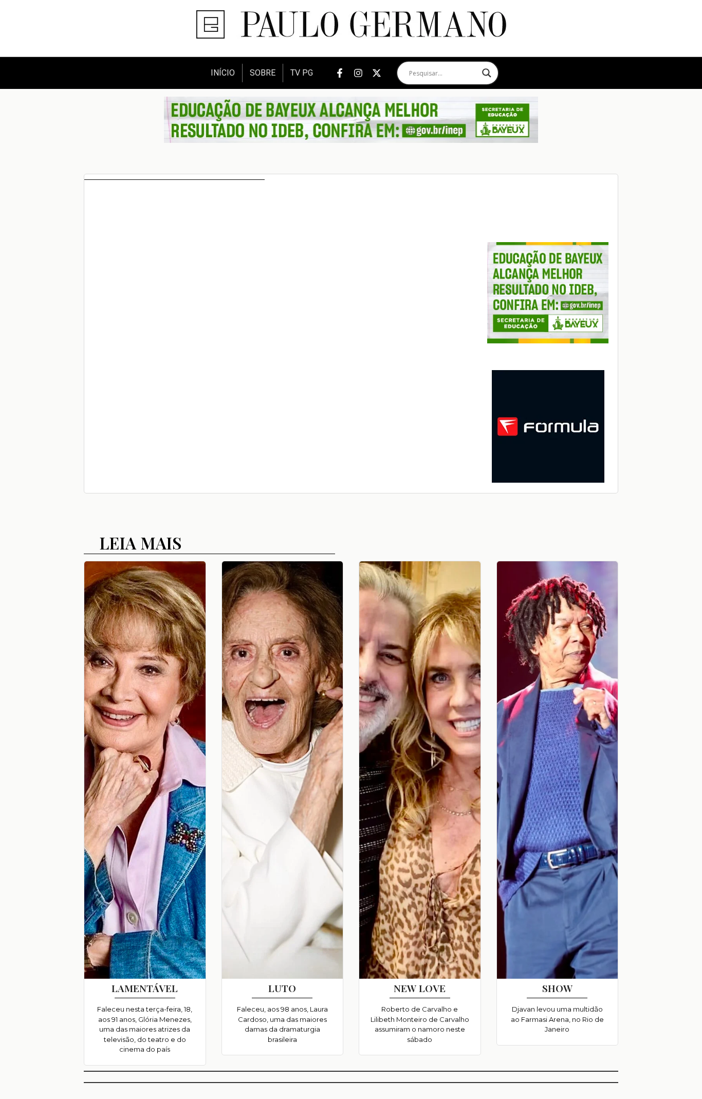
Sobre (262, 73)
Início (223, 73)
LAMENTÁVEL (145, 988)
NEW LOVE (420, 988)
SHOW (557, 988)
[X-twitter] (376, 73)
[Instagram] (358, 73)
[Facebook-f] (339, 73)
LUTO (282, 988)
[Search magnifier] (486, 73)
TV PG (301, 73)
